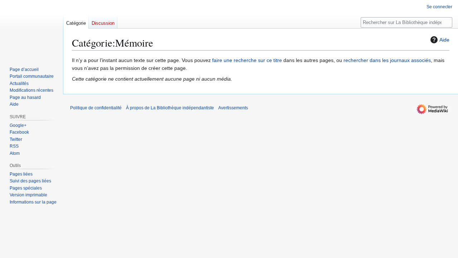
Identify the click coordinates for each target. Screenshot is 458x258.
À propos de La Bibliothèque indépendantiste (170, 107)
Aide (444, 40)
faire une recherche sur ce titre (247, 60)
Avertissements (233, 107)
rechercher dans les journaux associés (387, 60)
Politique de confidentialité (96, 107)
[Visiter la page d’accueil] (31, 28)
